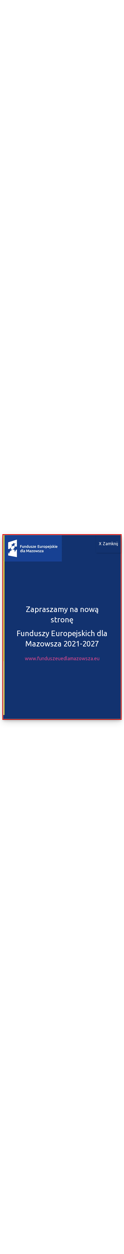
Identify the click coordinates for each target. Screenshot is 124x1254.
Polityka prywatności (84, 1245)
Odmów (62, 1212)
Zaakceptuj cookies (62, 1193)
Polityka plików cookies (38, 1245)
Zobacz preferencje (62, 1231)
